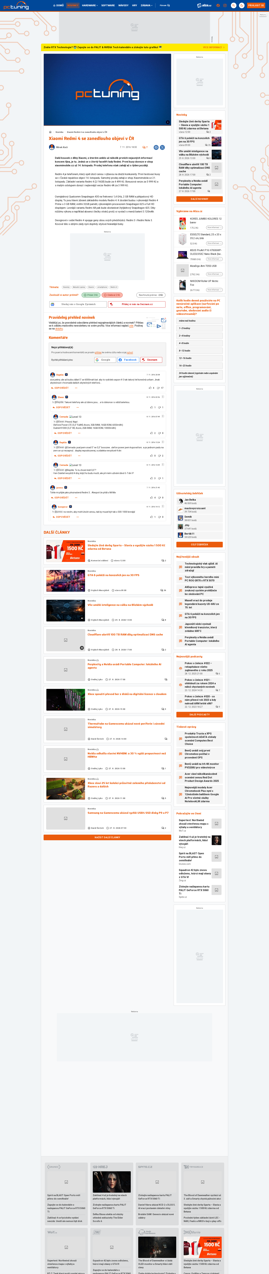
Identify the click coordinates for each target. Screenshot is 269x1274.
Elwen (61, 397)
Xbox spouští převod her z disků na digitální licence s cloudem (127, 694)
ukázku (59, 328)
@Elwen (60, 421)
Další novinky (199, 199)
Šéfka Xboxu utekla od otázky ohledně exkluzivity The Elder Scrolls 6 (108, 1217)
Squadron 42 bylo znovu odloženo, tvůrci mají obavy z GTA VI (195, 874)
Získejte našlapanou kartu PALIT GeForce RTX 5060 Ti (194, 890)
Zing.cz (182, 880)
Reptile (60, 375)
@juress (59, 511)
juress (59, 487)
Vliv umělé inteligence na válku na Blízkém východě (120, 605)
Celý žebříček (199, 544)
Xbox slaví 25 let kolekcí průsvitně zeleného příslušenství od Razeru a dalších (126, 784)
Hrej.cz (182, 847)
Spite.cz (183, 897)
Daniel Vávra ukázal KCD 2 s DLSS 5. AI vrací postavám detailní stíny (156, 1206)
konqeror (63, 507)
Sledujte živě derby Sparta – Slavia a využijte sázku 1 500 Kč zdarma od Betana (126, 547)
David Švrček (97, 739)
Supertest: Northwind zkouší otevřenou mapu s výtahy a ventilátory (193, 824)
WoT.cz (182, 830)
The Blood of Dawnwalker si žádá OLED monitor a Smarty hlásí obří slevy (155, 1264)
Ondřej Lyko (97, 679)
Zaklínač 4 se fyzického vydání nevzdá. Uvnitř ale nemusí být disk (64, 1219)
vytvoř (130, 352)
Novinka (59, 132)
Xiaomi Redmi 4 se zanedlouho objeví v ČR (87, 132)
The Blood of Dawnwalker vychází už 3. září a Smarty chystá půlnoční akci (202, 1197)
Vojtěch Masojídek (100, 590)
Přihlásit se (256, 5)
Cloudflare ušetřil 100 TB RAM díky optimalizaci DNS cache (125, 634)
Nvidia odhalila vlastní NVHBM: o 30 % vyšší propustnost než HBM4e (127, 755)
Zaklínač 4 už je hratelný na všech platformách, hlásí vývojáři (194, 840)
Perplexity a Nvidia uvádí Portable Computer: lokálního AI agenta (124, 666)
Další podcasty (200, 714)
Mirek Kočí (62, 147)
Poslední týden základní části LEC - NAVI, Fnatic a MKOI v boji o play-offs (202, 1219)
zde (131, 325)
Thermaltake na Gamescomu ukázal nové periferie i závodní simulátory (126, 725)
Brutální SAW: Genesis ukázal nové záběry (156, 1216)
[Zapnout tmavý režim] (242, 5)
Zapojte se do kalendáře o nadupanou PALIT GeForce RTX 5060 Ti (66, 1208)
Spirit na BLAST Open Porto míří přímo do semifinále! (191, 857)
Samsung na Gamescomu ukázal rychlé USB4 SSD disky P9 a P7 (128, 813)
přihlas (98, 352)
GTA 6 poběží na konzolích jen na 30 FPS (113, 575)
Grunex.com (185, 864)
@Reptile (59, 402)
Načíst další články (107, 837)
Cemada (63, 417)
